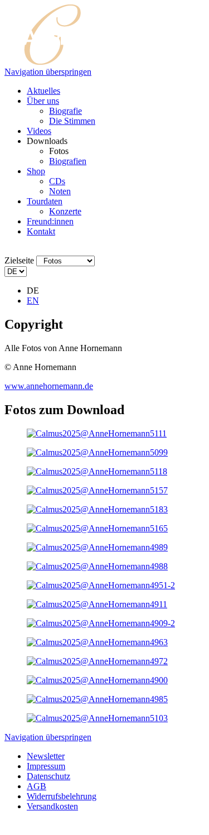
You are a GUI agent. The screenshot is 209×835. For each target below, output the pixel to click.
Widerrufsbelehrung (61, 796)
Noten (60, 191)
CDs (57, 181)
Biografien (67, 161)
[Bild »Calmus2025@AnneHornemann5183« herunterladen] (97, 509)
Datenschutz (48, 776)
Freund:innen (50, 221)
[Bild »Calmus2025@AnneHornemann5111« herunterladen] (97, 433)
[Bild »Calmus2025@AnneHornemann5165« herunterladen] (97, 528)
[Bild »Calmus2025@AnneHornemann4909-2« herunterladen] (101, 623)
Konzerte (65, 211)
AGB (36, 786)
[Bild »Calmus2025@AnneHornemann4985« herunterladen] (97, 699)
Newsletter (46, 756)
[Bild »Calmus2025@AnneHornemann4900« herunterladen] (97, 680)
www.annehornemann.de (48, 386)
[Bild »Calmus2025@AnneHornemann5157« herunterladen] (97, 490)
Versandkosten (52, 806)
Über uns (43, 100)
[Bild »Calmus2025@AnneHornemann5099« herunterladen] (97, 452)
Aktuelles (43, 90)
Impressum (46, 766)
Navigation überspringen (47, 71)
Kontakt (41, 231)
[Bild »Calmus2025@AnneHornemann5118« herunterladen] (97, 471)
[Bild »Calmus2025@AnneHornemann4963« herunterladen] (97, 642)
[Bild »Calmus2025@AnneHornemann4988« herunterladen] (97, 566)
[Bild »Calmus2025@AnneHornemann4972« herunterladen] (97, 661)
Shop (36, 171)
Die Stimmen (72, 121)
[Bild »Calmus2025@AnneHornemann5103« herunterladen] (97, 718)
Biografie (65, 111)
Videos (39, 131)
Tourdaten (44, 201)
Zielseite (19, 260)
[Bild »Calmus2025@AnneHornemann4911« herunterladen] (97, 604)
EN (33, 300)
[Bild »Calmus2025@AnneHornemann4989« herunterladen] (97, 547)
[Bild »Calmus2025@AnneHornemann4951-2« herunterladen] (101, 585)
